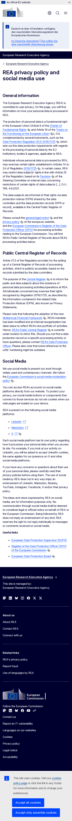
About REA (9, 622)
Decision (45, 176)
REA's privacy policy (15, 659)
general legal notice (37, 217)
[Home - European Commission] (13, 12)
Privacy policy (11, 743)
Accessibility (10, 757)
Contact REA (11, 628)
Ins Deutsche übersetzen (25, 41)
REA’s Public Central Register (29, 330)
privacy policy (11, 221)
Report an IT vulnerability (18, 723)
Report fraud (10, 666)
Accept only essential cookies (36, 812)
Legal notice (10, 750)
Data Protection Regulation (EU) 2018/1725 (29, 141)
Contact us (9, 717)
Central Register (36, 279)
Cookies (8, 737)
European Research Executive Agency (27, 63)
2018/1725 (30, 168)
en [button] (49, 13)
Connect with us (12, 635)
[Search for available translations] (28, 130)
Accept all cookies (28, 802)
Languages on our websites (19, 730)
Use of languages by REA (18, 672)
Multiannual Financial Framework (22, 318)
